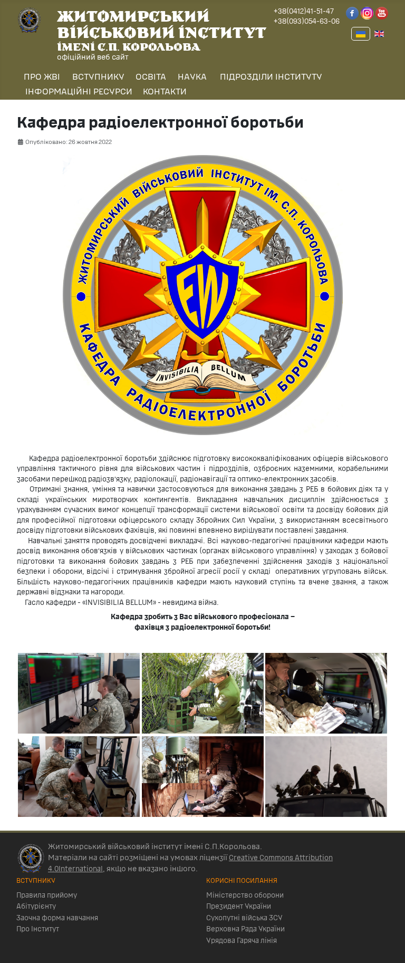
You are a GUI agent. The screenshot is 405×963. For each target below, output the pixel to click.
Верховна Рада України (245, 929)
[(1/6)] (79, 693)
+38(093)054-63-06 (307, 21)
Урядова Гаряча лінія (241, 941)
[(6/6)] (326, 776)
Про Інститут (37, 929)
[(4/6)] (203, 776)
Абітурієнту (36, 906)
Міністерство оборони (245, 895)
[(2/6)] (79, 776)
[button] (41, 77)
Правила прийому (46, 895)
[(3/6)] (203, 693)
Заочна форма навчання (57, 918)
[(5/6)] (326, 693)
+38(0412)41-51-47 (304, 11)
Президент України (238, 906)
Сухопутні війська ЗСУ (244, 918)
